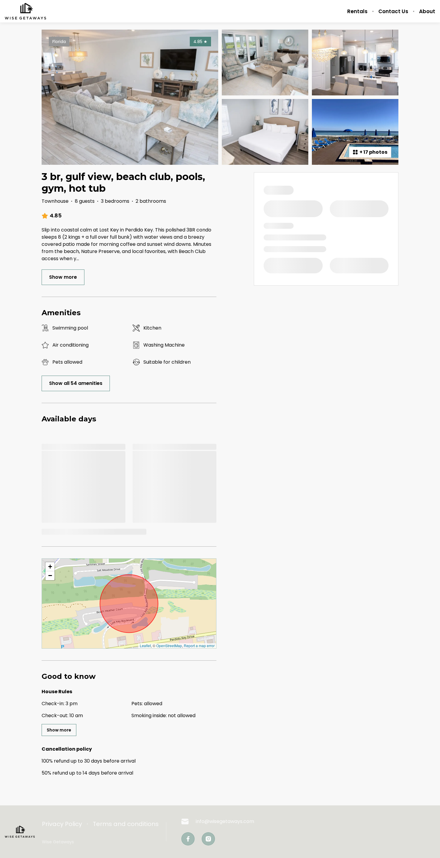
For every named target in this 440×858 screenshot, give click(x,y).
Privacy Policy (62, 824)
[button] (49, 566)
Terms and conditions (126, 824)
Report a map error (199, 645)
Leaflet (145, 645)
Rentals (357, 11)
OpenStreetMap (169, 645)
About (427, 11)
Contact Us (393, 11)
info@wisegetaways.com (225, 821)
